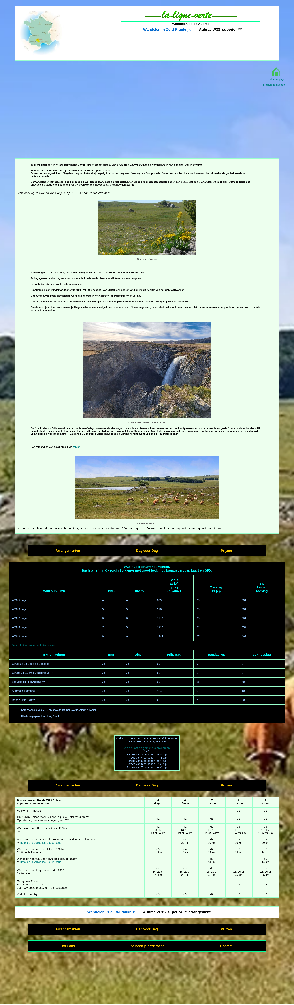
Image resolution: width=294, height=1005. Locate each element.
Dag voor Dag (147, 551)
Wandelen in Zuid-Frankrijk (167, 29)
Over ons (67, 946)
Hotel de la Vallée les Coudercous (40, 842)
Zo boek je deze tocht (147, 946)
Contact (226, 946)
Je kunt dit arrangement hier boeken (34, 645)
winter (76, 447)
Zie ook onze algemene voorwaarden (147, 748)
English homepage (274, 84)
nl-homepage (277, 79)
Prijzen (226, 551)
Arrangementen (67, 551)
